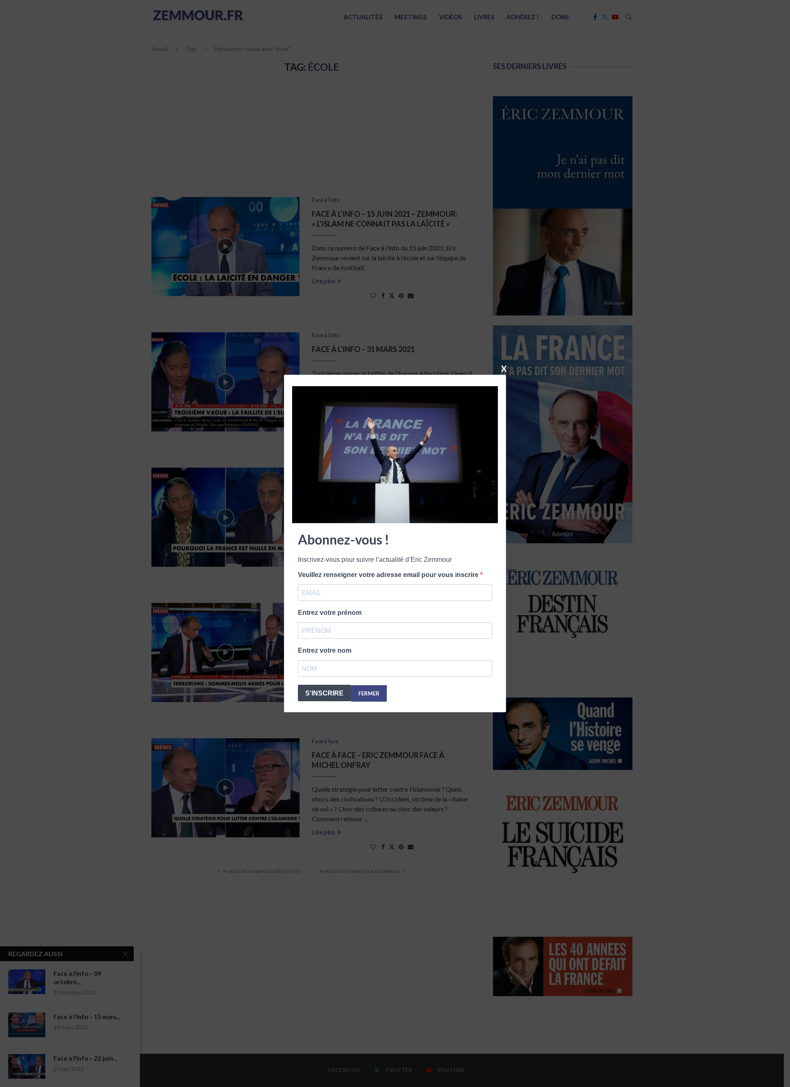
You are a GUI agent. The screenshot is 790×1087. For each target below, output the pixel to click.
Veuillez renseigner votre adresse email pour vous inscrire (389, 574)
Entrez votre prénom (330, 612)
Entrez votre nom (324, 650)
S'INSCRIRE (324, 693)
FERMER (368, 693)
